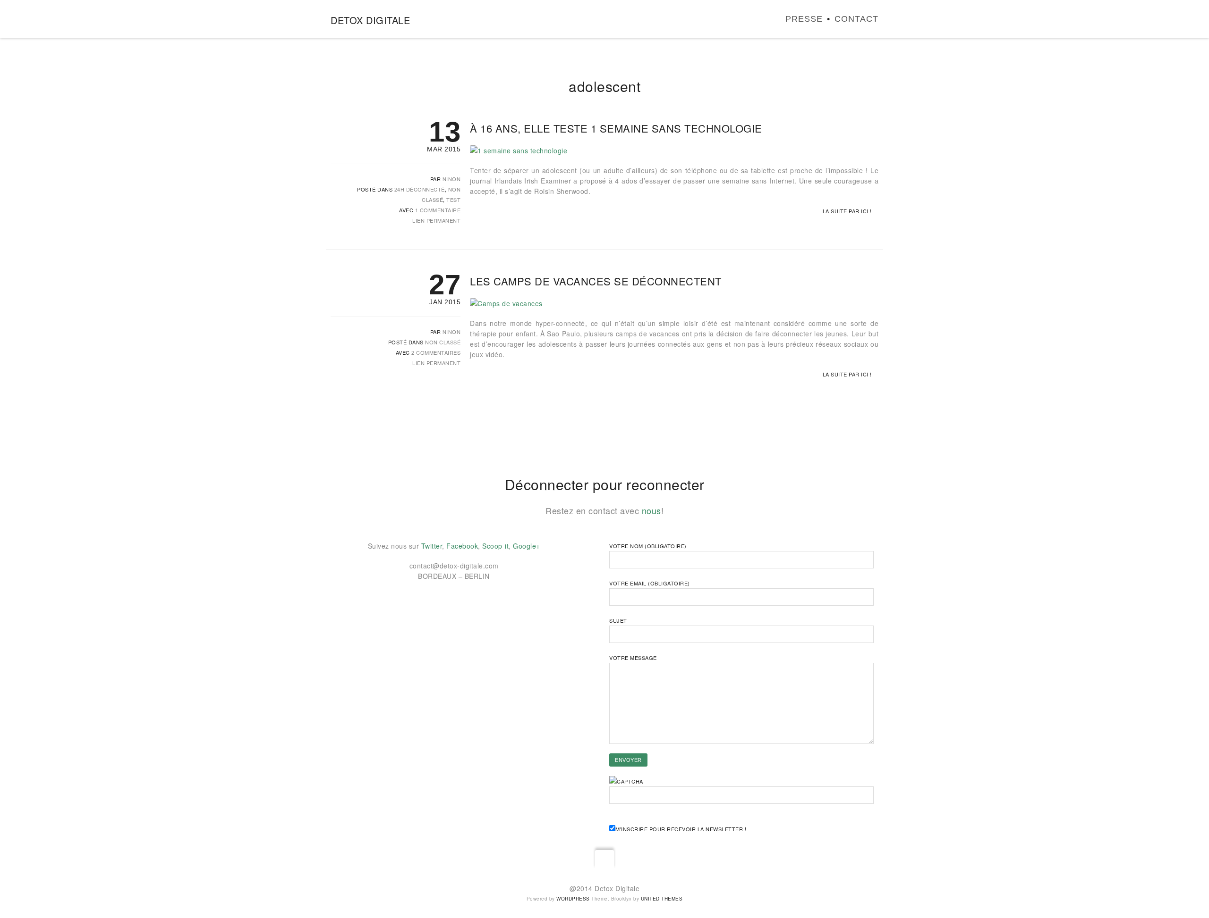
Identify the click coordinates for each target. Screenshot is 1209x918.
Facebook (462, 546)
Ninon (452, 179)
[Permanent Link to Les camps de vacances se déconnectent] (506, 303)
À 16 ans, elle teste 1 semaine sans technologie (616, 128)
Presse (804, 19)
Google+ (526, 546)
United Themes (662, 898)
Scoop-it (495, 546)
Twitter (432, 546)
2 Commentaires (435, 352)
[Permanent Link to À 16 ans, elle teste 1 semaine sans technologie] (518, 150)
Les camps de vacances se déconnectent (596, 281)
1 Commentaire (438, 210)
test (453, 199)
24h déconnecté (419, 189)
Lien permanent (436, 220)
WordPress (573, 898)
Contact (856, 19)
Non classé (442, 342)
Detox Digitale (370, 20)
